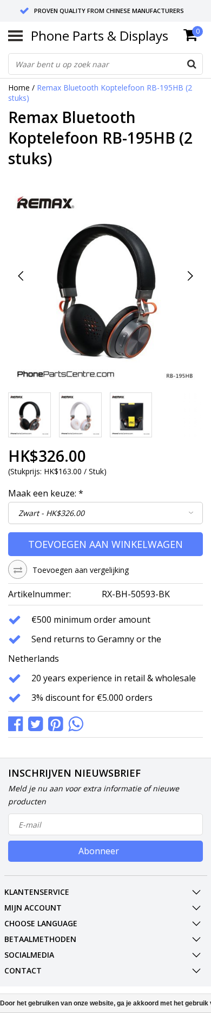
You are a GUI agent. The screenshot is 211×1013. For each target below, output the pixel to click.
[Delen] (18, 723)
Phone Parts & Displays (99, 35)
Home (19, 87)
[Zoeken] (191, 64)
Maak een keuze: (45, 493)
